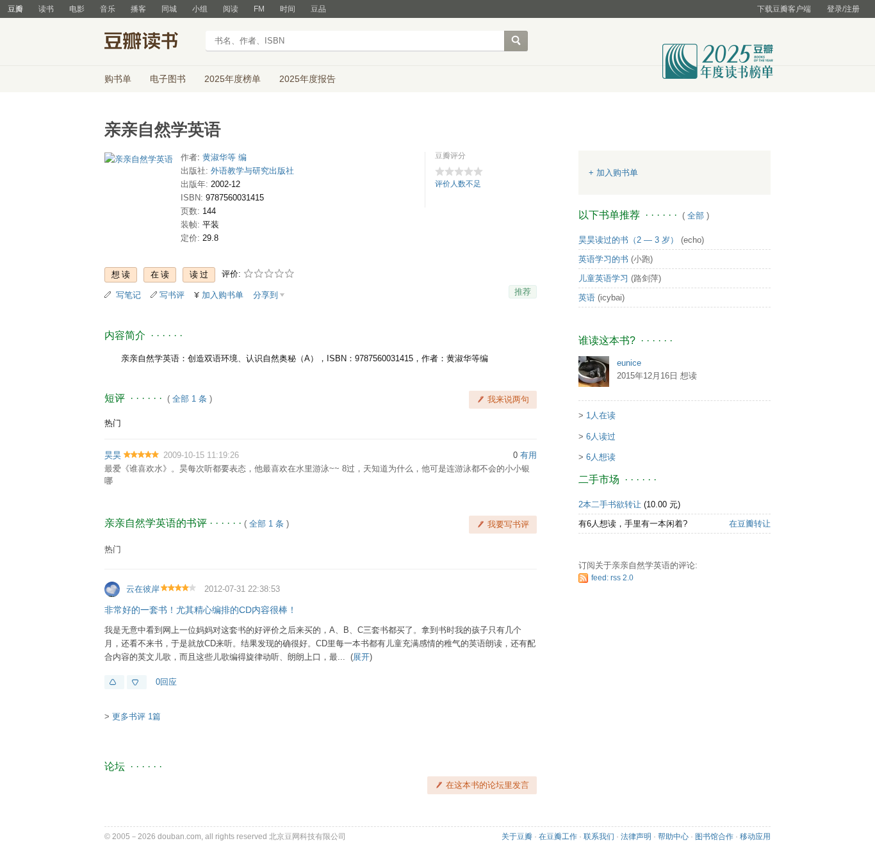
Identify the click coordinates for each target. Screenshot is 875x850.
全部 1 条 (189, 399)
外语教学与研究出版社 (252, 171)
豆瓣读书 (150, 42)
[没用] (137, 682)
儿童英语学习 (603, 278)
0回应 (166, 682)
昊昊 (112, 455)
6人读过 (601, 436)
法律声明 (636, 836)
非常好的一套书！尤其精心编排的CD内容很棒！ (200, 610)
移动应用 (755, 836)
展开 (361, 657)
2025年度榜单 (232, 79)
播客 (138, 8)
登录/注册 (843, 8)
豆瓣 (15, 8)
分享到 (265, 295)
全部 (695, 215)
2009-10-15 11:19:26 (201, 455)
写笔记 (128, 295)
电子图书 (168, 79)
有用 (528, 455)
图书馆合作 (714, 836)
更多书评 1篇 (136, 716)
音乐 (107, 8)
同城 (169, 8)
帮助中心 (673, 836)
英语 (586, 297)
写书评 (171, 295)
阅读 (230, 8)
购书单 (117, 79)
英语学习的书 (603, 259)
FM (259, 8)
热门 (112, 423)
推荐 (522, 292)
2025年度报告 (307, 79)
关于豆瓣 (517, 836)
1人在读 (601, 415)
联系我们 (599, 836)
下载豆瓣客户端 (784, 8)
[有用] (114, 682)
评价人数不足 (458, 183)
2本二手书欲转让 (609, 504)
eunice (629, 363)
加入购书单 (222, 295)
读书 (46, 8)
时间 (287, 8)
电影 (77, 8)
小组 (200, 8)
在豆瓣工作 (558, 836)
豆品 (318, 8)
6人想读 (601, 457)
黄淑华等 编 (224, 157)
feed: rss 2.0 (612, 577)
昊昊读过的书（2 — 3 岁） (628, 240)
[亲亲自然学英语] (138, 162)
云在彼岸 (142, 589)
